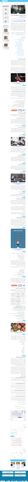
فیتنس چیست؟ (20, 163)
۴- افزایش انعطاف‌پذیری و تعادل (18, 45)
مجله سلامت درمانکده (15, 33)
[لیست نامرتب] (15, 429)
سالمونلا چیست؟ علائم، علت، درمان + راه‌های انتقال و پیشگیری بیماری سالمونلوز (13, 467)
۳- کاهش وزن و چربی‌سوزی (19, 44)
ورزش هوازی (21, 320)
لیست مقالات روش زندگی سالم (19, 4)
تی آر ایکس (21, 289)
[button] (11, 465)
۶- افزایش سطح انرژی (19, 47)
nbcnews (19, 402)
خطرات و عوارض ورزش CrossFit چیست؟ (19, 52)
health (21, 402)
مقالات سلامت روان (6, 10)
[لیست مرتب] (14, 429)
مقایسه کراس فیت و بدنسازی (20, 49)
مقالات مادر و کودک (6, 18)
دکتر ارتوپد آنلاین (18, 371)
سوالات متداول (21, 56)
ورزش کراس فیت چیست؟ (20, 38)
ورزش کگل (21, 85)
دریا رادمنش (24, 18)
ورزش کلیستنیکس (20, 251)
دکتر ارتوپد (15, 373)
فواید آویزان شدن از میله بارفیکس (18, 125)
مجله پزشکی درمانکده (24, 4)
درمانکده (16, 370)
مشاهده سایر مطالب (19, 417)
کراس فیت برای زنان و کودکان (20, 50)
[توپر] (11, 429)
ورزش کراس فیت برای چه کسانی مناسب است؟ (18, 39)
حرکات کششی (20, 154)
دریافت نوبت (14, 110)
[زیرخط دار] (13, 429)
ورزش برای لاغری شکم (20, 227)
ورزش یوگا (21, 216)
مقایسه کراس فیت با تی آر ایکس (19, 51)
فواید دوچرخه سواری (20, 276)
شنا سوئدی (21, 355)
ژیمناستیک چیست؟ (20, 191)
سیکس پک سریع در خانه (19, 334)
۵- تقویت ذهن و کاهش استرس (18, 46)
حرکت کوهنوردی (20, 134)
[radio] (20, 406)
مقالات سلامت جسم (6, 14)
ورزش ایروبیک (20, 171)
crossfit (23, 402)
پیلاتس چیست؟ (20, 197)
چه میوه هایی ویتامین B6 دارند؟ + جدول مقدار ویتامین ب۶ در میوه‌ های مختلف (23, 467)
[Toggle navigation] (2, 2)
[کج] (12, 429)
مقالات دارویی (6, 22)
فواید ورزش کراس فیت (21, 40)
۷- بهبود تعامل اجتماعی (19, 48)
